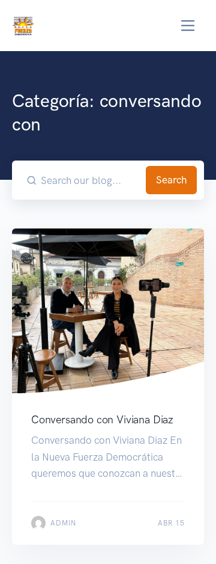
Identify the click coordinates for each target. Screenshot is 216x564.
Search (171, 180)
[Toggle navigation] (188, 25)
